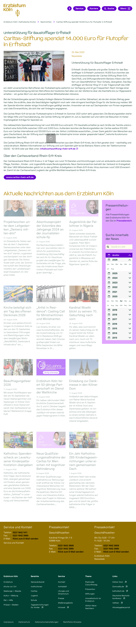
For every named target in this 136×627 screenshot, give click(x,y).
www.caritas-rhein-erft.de (20, 177)
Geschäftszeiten (59, 532)
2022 (114, 287)
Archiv (115, 255)
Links (114, 576)
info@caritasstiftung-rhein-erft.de (57, 148)
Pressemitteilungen (117, 207)
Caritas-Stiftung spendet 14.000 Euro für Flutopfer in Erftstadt (84, 22)
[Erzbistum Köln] (15, 10)
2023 (114, 282)
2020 (114, 296)
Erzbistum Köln (11, 576)
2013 (114, 337)
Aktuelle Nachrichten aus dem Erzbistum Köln (59, 193)
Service (61, 576)
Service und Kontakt (18, 527)
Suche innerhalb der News (117, 237)
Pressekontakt (59, 527)
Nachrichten (46, 22)
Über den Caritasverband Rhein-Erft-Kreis (33, 156)
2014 (114, 333)
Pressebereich (124, 220)
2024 (114, 278)
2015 (114, 328)
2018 (114, 314)
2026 (114, 259)
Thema (88, 576)
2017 (114, 319)
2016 (114, 324)
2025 (114, 273)
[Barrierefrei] (69, 8)
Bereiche (35, 576)
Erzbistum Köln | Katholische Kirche (20, 22)
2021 (114, 292)
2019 (114, 310)
